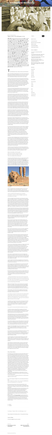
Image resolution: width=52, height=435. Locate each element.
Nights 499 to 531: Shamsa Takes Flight (37, 55)
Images (32, 84)
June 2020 (32, 72)
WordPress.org (33, 95)
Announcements (33, 81)
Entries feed (32, 92)
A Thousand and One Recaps (21, 3)
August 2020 (33, 69)
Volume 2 (10, 405)
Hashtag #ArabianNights (34, 45)
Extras (32, 83)
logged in (12, 419)
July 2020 (32, 70)
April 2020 (32, 75)
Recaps (10, 404)
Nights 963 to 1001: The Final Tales (36, 42)
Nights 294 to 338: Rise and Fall (36, 57)
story (24, 333)
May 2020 (32, 73)
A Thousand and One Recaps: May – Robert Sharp (37, 54)
